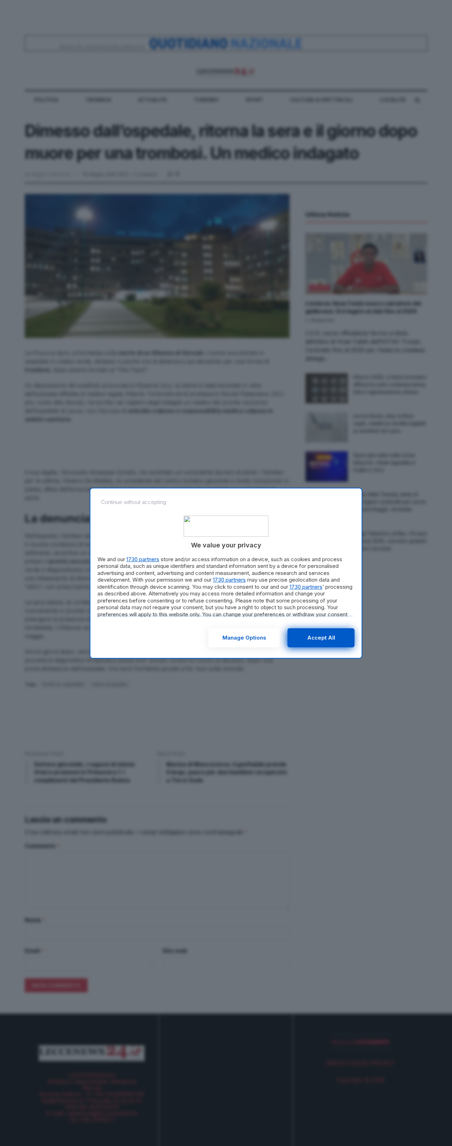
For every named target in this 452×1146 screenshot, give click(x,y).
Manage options (244, 637)
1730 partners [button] (142, 559)
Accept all (321, 637)
